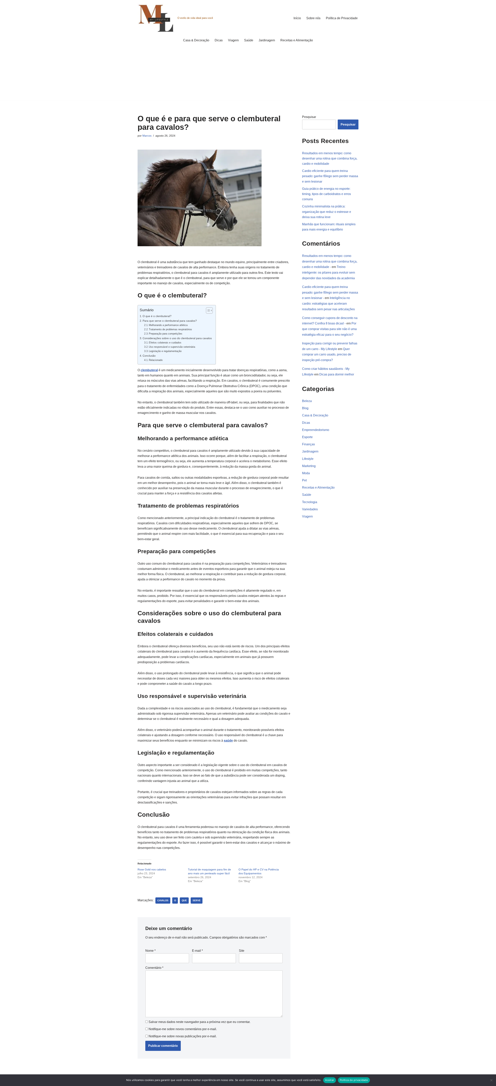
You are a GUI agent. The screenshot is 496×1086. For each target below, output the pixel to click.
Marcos (147, 135)
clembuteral (149, 370)
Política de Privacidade (342, 18)
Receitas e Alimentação (296, 40)
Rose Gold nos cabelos (152, 869)
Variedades (310, 509)
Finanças (308, 444)
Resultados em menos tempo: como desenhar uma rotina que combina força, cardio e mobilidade (329, 158)
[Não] (491, 1080)
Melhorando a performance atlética (168, 325)
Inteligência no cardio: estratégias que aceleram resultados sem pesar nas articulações (328, 303)
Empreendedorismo (315, 430)
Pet (304, 480)
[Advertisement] (248, 73)
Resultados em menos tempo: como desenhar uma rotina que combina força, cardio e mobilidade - (329, 261)
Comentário (154, 967)
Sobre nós (313, 18)
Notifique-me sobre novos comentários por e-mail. (183, 1029)
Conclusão (149, 355)
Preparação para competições (165, 333)
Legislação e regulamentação (165, 351)
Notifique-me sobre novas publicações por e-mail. (183, 1036)
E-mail (197, 950)
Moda (306, 473)
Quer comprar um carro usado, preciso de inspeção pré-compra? (326, 354)
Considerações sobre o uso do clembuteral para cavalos (177, 338)
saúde (228, 740)
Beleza (307, 401)
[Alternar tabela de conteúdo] (207, 310)
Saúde (248, 40)
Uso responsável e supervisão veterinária (172, 346)
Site (241, 950)
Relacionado (156, 360)
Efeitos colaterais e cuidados (165, 342)
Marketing (309, 466)
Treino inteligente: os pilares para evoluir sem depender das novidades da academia (328, 272)
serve (197, 900)
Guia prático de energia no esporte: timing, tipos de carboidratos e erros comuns (326, 194)
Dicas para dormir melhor (336, 374)
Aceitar (329, 1080)
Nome (150, 950)
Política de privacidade (354, 1080)
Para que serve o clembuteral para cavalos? (170, 320)
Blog (305, 408)
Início (297, 18)
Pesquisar (309, 117)
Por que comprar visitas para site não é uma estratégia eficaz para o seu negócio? (329, 329)
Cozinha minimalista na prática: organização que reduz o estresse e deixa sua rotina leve (326, 211)
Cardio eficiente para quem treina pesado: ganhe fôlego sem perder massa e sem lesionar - (330, 292)
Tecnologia (309, 502)
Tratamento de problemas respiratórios (170, 329)
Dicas (219, 40)
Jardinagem (267, 40)
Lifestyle (307, 458)
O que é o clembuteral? (157, 316)
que (184, 900)
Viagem (233, 40)
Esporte (307, 437)
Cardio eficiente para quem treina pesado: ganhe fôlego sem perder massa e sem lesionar (330, 176)
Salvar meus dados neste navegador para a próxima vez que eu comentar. (199, 1022)
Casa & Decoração (196, 40)
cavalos (162, 900)
